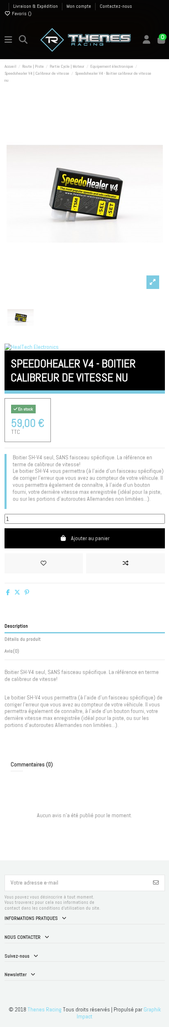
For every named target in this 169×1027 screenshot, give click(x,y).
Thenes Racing (44, 1009)
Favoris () (21, 13)
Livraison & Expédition (36, 6)
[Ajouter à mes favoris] (44, 563)
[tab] (85, 652)
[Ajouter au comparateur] (125, 563)
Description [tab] (16, 626)
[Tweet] (17, 592)
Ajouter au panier (90, 538)
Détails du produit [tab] (23, 639)
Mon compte (79, 6)
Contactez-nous (116, 6)
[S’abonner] (155, 883)
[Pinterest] (27, 592)
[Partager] (8, 592)
